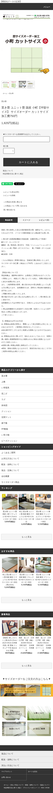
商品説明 (9, 220)
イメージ (26, 220)
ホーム (5, 93)
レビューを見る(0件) (11, 192)
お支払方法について (10, 458)
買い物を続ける (9, 210)
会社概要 (5, 476)
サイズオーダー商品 (10, 482)
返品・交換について (10, 470)
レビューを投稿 (9, 195)
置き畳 (11, 93)
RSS (42, 788)
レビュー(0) (44, 220)
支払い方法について (16, 785)
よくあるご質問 (8, 452)
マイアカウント (6, 771)
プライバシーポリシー (30, 788)
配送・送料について (10, 464)
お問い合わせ (6, 777)
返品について (8, 171)
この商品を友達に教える (12, 202)
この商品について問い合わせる (15, 206)
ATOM (47, 788)
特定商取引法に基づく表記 (13, 174)
